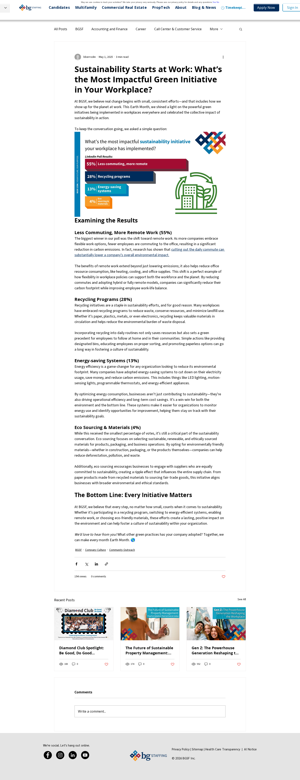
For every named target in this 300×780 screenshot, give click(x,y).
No (218, 2)
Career (141, 29)
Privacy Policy (181, 749)
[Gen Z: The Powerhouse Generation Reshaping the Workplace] (216, 623)
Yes (214, 2)
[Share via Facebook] (76, 564)
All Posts (60, 29)
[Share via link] (106, 564)
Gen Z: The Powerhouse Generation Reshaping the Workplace (216, 650)
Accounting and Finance (109, 29)
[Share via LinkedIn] (96, 564)
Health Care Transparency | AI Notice (231, 749)
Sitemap (197, 749)
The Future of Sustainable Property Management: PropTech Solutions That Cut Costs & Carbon (149, 650)
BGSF (79, 29)
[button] (241, 29)
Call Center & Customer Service (178, 29)
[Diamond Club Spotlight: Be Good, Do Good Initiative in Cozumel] (83, 623)
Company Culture (95, 550)
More (214, 29)
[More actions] (223, 57)
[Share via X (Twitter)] (86, 564)
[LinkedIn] (73, 755)
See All (242, 599)
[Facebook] (48, 755)
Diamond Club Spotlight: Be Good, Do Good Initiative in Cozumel (81, 650)
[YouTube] (85, 755)
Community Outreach (122, 550)
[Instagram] (60, 755)
